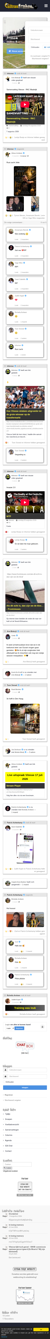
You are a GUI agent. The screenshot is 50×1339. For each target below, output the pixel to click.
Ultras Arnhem (16, 153)
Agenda (8, 1140)
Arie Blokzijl (15, 78)
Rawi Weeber (16, 689)
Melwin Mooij (19, 752)
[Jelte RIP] (15, 203)
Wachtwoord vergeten (13, 1100)
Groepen (8, 1119)
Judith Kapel (19, 296)
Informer (10, 73)
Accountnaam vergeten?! (40, 56)
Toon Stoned (19, 329)
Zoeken (8, 1168)
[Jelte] (35, 203)
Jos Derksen (16, 750)
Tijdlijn (7, 1114)
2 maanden (15, 156)
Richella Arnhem (21, 312)
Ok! (41, 1329)
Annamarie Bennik (21, 230)
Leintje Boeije (20, 540)
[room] (25, 848)
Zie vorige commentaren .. (25, 222)
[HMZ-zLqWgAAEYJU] (25, 718)
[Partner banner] (25, 1195)
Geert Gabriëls (20, 279)
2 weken (14, 83)
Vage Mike (19, 263)
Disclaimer (13, 1214)
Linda (13, 635)
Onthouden (35, 47)
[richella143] (15, 919)
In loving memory (16, 1225)
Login (7, 1025)
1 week (23, 355)
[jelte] (25, 181)
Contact (8, 1151)
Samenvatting (13, 126)
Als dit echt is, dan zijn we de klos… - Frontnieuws (24, 607)
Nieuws (11, 520)
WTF (8, 516)
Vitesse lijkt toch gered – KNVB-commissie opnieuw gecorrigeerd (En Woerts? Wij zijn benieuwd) (27, 1249)
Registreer (19, 1028)
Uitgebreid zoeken (10, 1171)
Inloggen (25, 1088)
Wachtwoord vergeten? (40, 59)
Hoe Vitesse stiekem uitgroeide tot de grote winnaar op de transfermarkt (24, 414)
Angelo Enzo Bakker (18, 882)
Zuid (16, 942)
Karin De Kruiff (16, 672)
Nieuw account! (17, 51)
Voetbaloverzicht (12, 1124)
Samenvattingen (12, 1130)
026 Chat (8, 1146)
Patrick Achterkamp (22, 246)
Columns (8, 1135)
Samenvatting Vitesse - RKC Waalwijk (20, 120)
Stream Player (13, 786)
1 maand (24, 322)
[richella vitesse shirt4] (35, 919)
